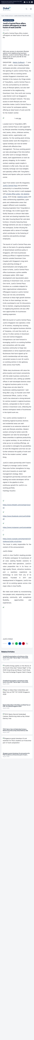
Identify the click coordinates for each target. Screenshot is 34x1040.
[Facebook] (24, 2)
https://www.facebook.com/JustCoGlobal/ (16, 517)
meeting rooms (22, 197)
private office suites (13, 194)
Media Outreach (9, 15)
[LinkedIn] (32, 2)
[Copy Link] (27, 643)
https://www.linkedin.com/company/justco (17, 506)
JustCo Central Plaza (10, 185)
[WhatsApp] (16, 643)
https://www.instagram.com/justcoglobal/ (17, 529)
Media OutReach (19, 62)
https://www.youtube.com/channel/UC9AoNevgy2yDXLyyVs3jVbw (17, 540)
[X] (27, 2)
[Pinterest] (23, 643)
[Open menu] (31, 9)
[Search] (26, 9)
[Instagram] (29, 2)
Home (2, 15)
